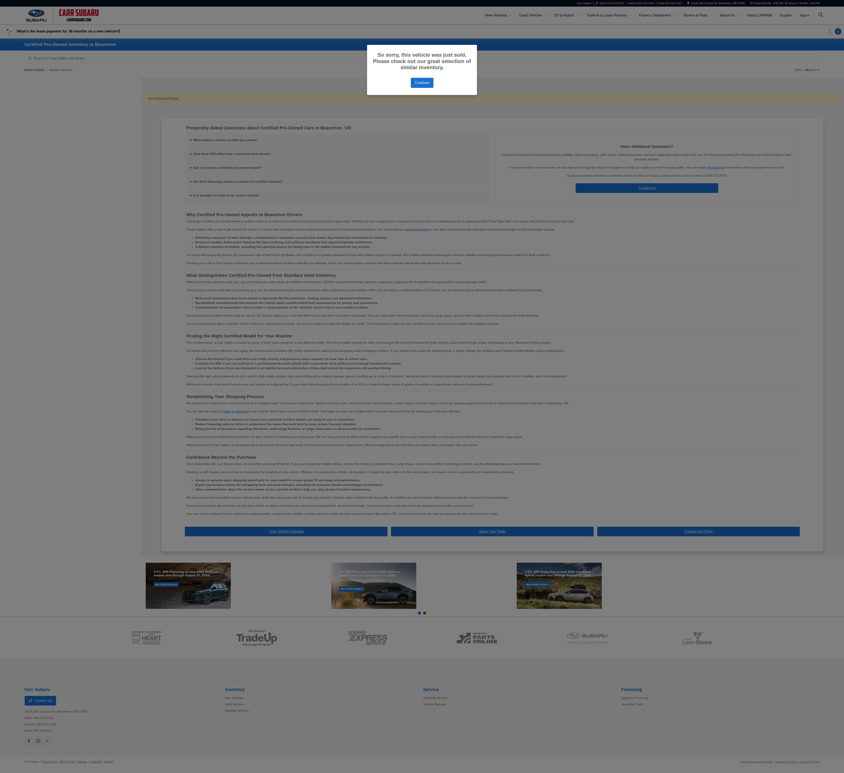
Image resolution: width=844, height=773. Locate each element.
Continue (422, 83)
